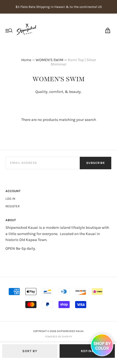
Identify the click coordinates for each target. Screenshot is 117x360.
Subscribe (95, 163)
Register (12, 206)
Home (26, 60)
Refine (87, 351)
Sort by (29, 351)
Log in (10, 199)
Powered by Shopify (58, 336)
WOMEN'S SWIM (49, 60)
